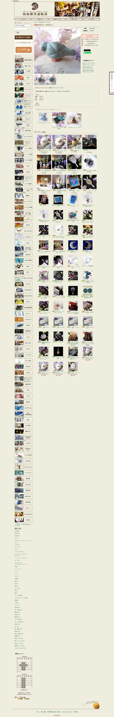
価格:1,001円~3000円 (88, 71)
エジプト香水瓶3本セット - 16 (60, 252)
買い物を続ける (91, 43)
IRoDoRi (17, 257)
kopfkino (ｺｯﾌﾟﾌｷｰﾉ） (19, 334)
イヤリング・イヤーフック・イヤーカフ (23, 541)
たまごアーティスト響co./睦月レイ (23, 381)
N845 (16, 269)
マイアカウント (23, 23)
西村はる (17, 452)
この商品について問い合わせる (91, 39)
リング (16, 549)
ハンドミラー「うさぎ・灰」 (91, 191)
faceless (16, 516)
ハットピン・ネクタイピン (21, 558)
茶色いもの (17, 624)
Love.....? (17, 511)
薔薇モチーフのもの (19, 645)
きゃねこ (17, 304)
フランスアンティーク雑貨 (21, 598)
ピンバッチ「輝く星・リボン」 (74, 297)
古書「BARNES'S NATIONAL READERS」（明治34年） (73, 344)
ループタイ (17, 560)
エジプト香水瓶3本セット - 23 (45, 252)
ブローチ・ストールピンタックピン (20, 555)
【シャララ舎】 (18, 357)
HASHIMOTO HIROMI (20, 440)
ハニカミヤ (17, 446)
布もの (16, 583)
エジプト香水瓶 (18, 210)
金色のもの (17, 631)
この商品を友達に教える (91, 41)
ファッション (18, 569)
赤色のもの (17, 607)
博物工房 (17, 434)
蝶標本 (16, 198)
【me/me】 (17, 487)
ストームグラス (18, 204)
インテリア (17, 605)
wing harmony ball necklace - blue (89, 206)
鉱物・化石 (17, 68)
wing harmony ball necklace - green (44, 221)
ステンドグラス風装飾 (20, 192)
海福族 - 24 (76, 150)
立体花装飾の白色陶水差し (61, 191)
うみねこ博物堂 (18, 263)
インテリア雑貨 (18, 151)
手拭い (16, 566)
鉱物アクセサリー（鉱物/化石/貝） (23, 104)
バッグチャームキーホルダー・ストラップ (21, 563)
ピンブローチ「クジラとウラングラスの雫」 (58, 237)
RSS (20, 698)
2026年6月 (17, 535)
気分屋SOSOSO (18, 298)
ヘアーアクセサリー (19, 551)
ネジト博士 (17, 428)
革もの (16, 590)
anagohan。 (17, 239)
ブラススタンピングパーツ (21, 222)
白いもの (17, 626)
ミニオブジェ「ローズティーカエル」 (59, 312)
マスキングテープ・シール (21, 180)
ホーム (22, 19)
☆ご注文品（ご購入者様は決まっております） (23, 525)
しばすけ (17, 351)
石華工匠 (17, 369)
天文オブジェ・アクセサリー (22, 145)
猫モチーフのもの (19, 643)
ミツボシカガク (18, 475)
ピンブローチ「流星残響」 (60, 357)
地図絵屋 (17, 387)
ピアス (16, 538)
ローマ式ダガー (60, 342)
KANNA (17, 286)
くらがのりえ (18, 322)
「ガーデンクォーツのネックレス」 (44, 312)
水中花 (16, 227)
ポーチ (16, 571)
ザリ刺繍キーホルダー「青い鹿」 (89, 281)
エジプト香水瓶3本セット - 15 (61, 171)
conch (16, 340)
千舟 (16, 393)
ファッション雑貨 (19, 157)
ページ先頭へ (96, 706)
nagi (15, 422)
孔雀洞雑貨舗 (18, 310)
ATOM (26, 698)
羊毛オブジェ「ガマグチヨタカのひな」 (45, 151)
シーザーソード (74, 281)
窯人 (16, 275)
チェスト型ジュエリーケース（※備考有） (73, 312)
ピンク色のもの (18, 619)
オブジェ (17, 576)
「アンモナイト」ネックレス (74, 127)
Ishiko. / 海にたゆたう (20, 245)
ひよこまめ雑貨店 (19, 457)
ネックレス (17, 544)
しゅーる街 (17, 363)
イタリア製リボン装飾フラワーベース (88, 237)
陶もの (16, 586)
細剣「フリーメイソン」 (91, 150)
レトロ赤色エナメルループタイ (45, 297)
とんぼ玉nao (17, 410)
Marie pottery (17, 469)
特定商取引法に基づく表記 (91, 45)
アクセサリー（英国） (20, 127)
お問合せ (74, 19)
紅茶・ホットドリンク (20, 80)
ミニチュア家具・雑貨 (20, 216)
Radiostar (17, 499)
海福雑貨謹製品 (18, 62)
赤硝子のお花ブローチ (90, 312)
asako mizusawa (18, 233)
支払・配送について (39, 19)
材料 (16, 593)
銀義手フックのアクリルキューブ (46, 191)
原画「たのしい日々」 (76, 191)
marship (16, 463)
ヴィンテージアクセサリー (21, 98)
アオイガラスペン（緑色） (60, 267)
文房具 (16, 174)
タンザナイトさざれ (91, 170)
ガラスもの (17, 588)
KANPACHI (17, 292)
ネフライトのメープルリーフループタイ (88, 221)
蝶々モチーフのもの (19, 641)
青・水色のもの (18, 609)
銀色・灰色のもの (19, 633)
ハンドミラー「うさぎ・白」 (60, 221)
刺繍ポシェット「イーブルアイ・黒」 (59, 281)
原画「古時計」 (43, 205)
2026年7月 (17, 533)
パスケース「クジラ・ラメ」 (74, 206)
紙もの (16, 581)
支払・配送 (43, 711)
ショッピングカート (91, 19)
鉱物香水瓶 (17, 133)
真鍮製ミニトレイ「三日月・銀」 (74, 251)
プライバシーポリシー (67, 711)
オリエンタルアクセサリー (21, 121)
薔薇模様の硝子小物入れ (45, 343)
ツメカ (16, 399)
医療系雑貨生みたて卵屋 (20, 251)
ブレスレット (18, 547)
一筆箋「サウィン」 (45, 328)
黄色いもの (17, 612)
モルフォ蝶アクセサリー (20, 115)
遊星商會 (17, 493)
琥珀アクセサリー (19, 110)
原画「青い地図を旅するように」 (58, 206)
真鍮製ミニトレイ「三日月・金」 (88, 251)
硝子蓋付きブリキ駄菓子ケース (74, 358)
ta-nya (16, 375)
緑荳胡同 (17, 505)
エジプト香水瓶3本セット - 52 (46, 171)
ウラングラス (18, 92)
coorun (16, 316)
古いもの (17, 86)
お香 (16, 169)
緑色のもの (17, 614)
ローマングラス (18, 139)
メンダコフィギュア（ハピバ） (43, 123)
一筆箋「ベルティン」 (75, 328)
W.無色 (16, 522)
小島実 (16, 328)
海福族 (16, 600)
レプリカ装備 (18, 186)
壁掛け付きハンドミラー (76, 171)
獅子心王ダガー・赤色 (45, 236)
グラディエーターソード (74, 236)
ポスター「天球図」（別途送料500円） (88, 297)
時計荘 (16, 404)
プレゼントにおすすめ (20, 648)
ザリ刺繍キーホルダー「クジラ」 (45, 281)
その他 (16, 602)
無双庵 (16, 481)
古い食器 (17, 74)
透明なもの (17, 636)
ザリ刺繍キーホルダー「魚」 (74, 221)
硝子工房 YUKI (18, 281)
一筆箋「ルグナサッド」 (90, 328)
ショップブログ (57, 19)
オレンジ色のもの (19, 621)
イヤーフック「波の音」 (75, 267)
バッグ (16, 574)
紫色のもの (17, 617)
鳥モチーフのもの (19, 638)
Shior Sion (17, 345)
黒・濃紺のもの (18, 629)
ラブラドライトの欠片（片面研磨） (59, 128)
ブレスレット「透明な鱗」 (87, 266)
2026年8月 (17, 531)
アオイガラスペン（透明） (45, 267)
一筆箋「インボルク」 (60, 328)
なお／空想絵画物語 (19, 416)
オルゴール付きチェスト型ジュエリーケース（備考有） (87, 344)
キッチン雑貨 (18, 163)
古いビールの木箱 (60, 297)
